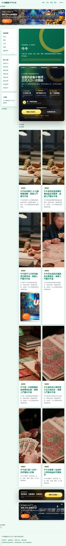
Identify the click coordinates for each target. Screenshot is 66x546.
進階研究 (5, 88)
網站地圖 (24, 540)
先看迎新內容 (52, 112)
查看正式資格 (53, 495)
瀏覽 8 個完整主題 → (27, 59)
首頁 (4, 36)
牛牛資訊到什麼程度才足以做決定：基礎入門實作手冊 (52, 389)
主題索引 (4, 540)
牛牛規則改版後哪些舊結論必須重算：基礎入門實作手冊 (52, 193)
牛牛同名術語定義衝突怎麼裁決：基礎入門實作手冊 (52, 276)
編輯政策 (5, 50)
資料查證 (5, 67)
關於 (55, 2)
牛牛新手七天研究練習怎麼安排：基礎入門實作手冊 (29, 276)
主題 (47, 2)
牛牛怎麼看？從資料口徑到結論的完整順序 (52, 472)
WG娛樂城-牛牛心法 (9, 2)
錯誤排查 (5, 81)
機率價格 (5, 70)
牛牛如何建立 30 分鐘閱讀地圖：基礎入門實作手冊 (29, 193)
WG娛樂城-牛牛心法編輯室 (9, 102)
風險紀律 (5, 77)
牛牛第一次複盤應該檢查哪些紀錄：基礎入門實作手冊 (29, 389)
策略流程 (5, 74)
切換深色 (61, 2)
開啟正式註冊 (31, 112)
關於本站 (17, 540)
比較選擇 (5, 84)
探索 (43, 2)
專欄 (51, 2)
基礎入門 (5, 63)
